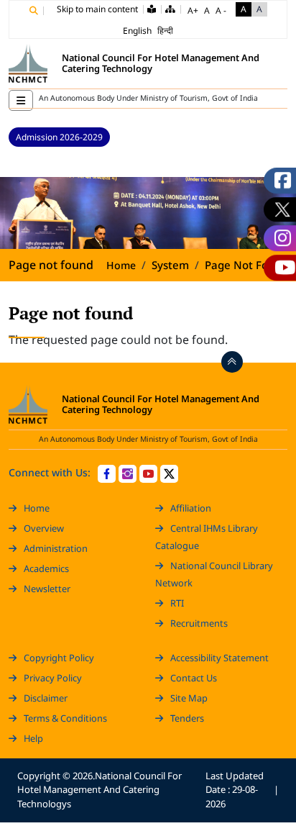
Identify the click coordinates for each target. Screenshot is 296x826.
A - (221, 10)
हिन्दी (165, 30)
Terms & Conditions (65, 718)
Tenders (187, 718)
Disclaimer (46, 697)
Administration (56, 548)
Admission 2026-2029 (59, 137)
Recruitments (199, 623)
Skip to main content (97, 9)
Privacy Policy (53, 677)
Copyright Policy (59, 657)
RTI (177, 602)
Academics (46, 568)
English (137, 30)
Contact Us (193, 677)
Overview (44, 528)
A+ (193, 10)
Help (33, 738)
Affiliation (190, 508)
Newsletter (47, 588)
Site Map (189, 697)
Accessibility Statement (219, 657)
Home (121, 265)
